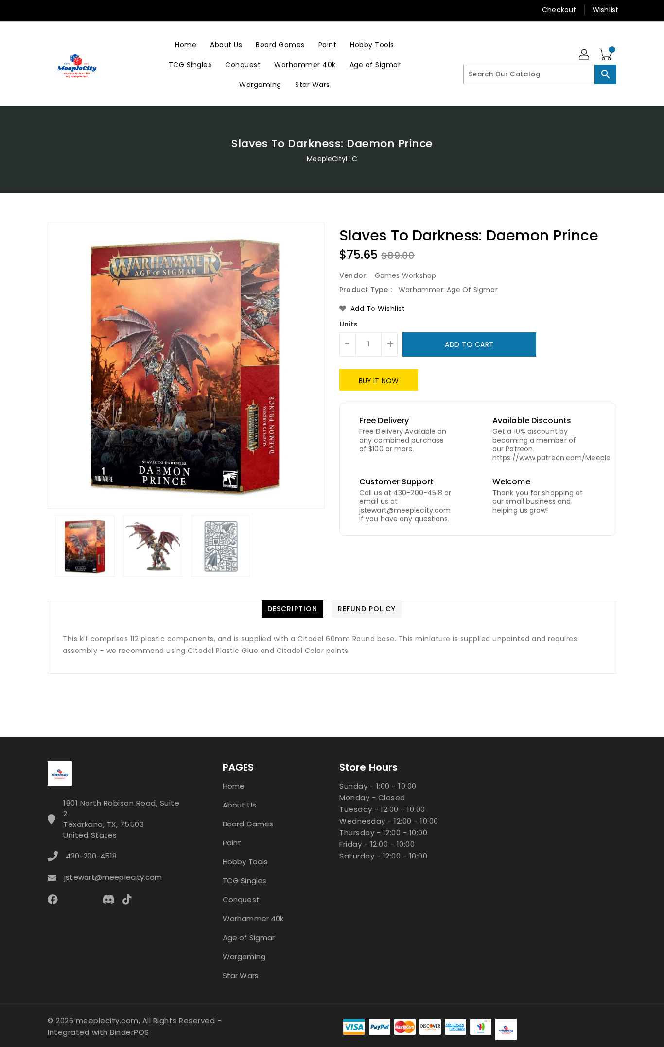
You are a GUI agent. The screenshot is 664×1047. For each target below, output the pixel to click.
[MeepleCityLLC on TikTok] (164, 9)
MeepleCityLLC (332, 159)
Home (234, 786)
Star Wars (241, 975)
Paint (232, 843)
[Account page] (584, 55)
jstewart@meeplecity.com (113, 877)
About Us (239, 805)
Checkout (559, 10)
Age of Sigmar (249, 937)
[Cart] (606, 55)
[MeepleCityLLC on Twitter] (52, 9)
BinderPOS (129, 1032)
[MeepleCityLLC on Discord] (145, 9)
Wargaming (244, 956)
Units (348, 324)
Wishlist (605, 10)
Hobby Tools (245, 862)
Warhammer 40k (253, 918)
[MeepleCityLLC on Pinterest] (71, 9)
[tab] (292, 609)
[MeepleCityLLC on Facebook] (34, 9)
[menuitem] (185, 44)
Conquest (241, 899)
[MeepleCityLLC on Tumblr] (108, 9)
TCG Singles (244, 880)
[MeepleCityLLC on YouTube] (127, 9)
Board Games (248, 824)
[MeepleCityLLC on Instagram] (89, 9)
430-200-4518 (91, 856)
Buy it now (379, 381)
